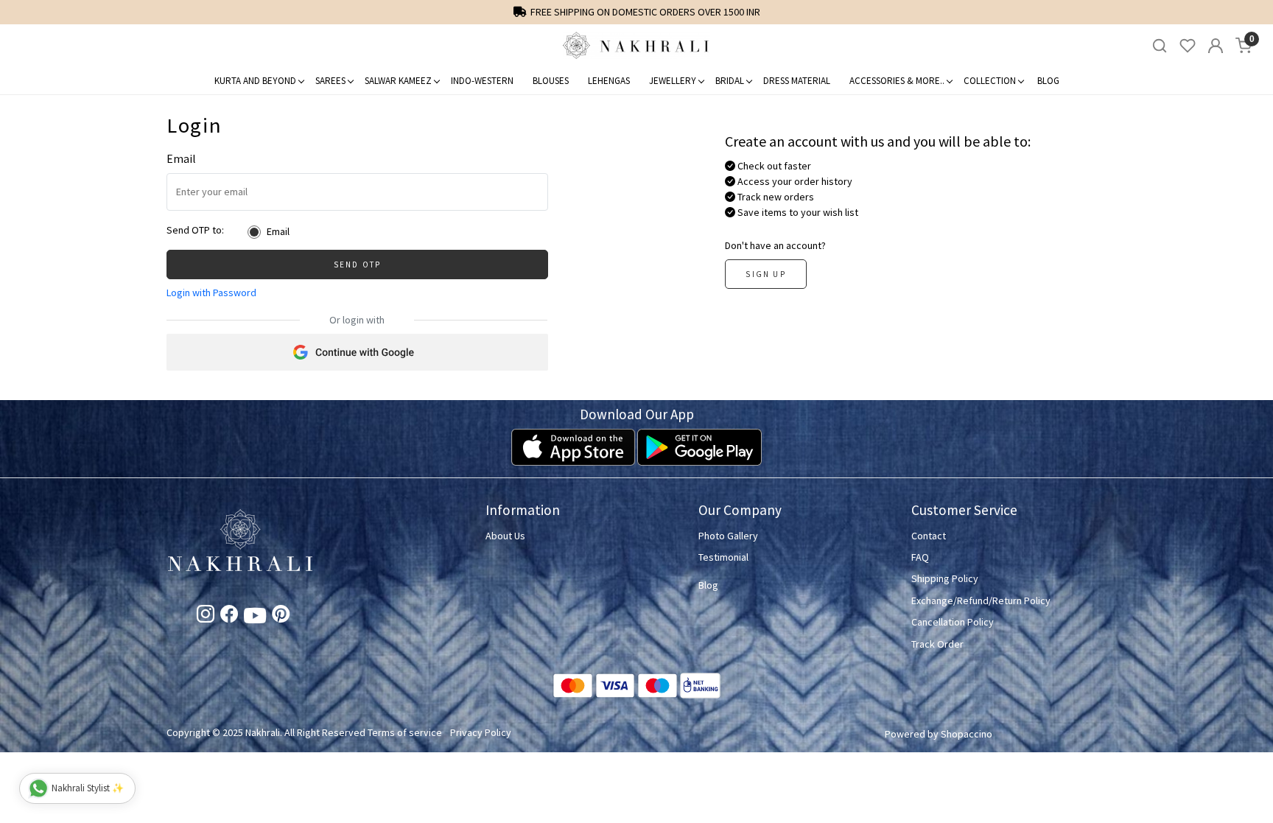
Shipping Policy (944, 578)
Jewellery (672, 80)
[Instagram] (205, 616)
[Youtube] (255, 618)
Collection (990, 80)
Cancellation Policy (952, 621)
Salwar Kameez (398, 80)
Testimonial (723, 557)
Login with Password (211, 292)
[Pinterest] (280, 616)
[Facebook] (229, 616)
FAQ (920, 557)
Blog (1048, 80)
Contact (928, 535)
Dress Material (796, 80)
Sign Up (765, 274)
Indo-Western (482, 80)
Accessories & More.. (896, 80)
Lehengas (609, 80)
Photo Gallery (728, 535)
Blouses (551, 80)
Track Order (937, 644)
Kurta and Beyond (255, 80)
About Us (505, 535)
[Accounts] (1216, 46)
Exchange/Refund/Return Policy (981, 600)
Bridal (729, 80)
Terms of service (405, 732)
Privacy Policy (480, 732)
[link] (1160, 46)
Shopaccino (966, 733)
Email (278, 231)
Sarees (330, 80)
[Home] (636, 46)
